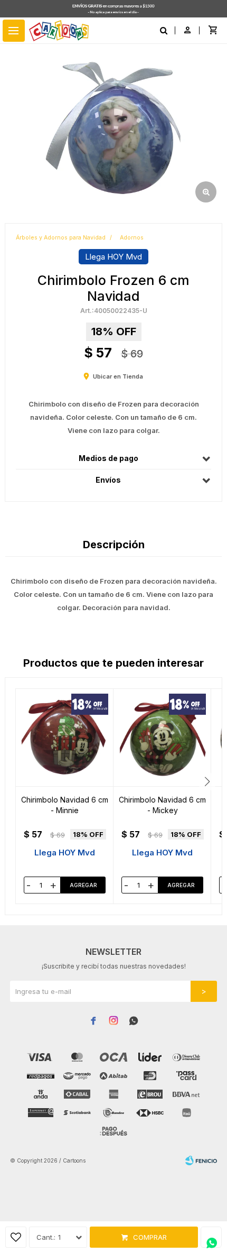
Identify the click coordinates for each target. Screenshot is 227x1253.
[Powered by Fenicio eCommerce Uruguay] (201, 1160)
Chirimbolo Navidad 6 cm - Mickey (162, 805)
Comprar (150, 1237)
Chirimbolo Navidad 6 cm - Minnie (64, 805)
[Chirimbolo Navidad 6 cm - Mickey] (162, 737)
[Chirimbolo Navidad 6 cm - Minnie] (65, 737)
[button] (207, 781)
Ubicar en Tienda (118, 376)
